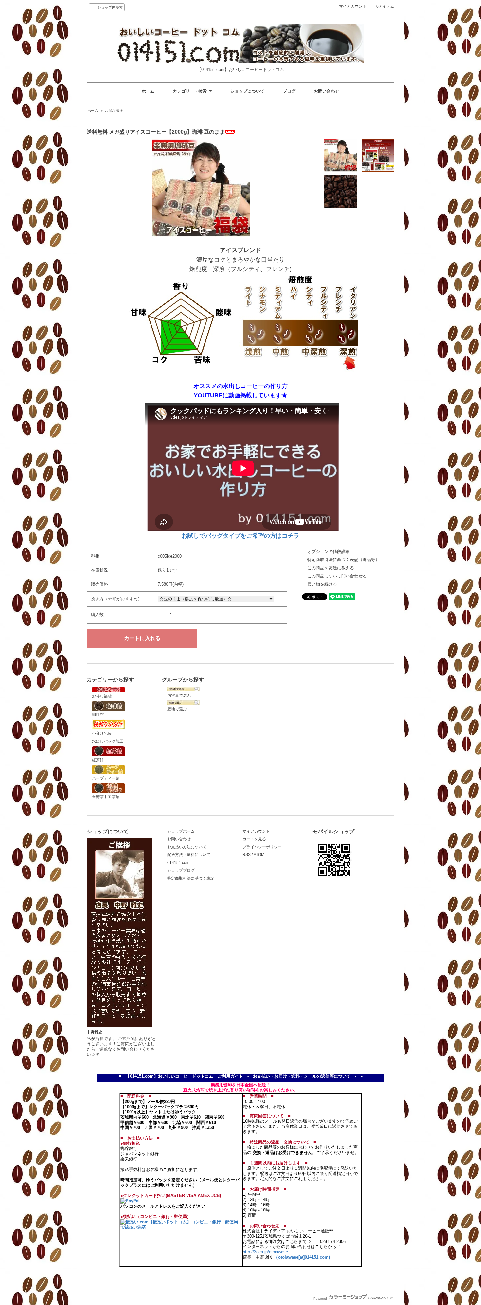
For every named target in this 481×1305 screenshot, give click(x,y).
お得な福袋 (114, 110)
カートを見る (254, 839)
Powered (320, 1298)
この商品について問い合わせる (337, 576)
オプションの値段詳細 (328, 551)
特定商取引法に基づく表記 (190, 878)
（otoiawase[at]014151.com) (302, 1257)
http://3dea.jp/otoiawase (265, 1251)
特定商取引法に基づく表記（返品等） (343, 559)
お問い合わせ (326, 91)
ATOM (259, 854)
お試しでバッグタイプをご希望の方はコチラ (240, 535)
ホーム (148, 91)
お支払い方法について (186, 847)
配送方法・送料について (188, 854)
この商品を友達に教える (330, 567)
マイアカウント (352, 6)
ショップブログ (181, 870)
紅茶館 (98, 760)
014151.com (178, 862)
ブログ (289, 91)
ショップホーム (181, 831)
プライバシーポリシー (262, 847)
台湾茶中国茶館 (105, 797)
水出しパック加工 (107, 741)
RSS (246, 854)
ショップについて (247, 91)
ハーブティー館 (105, 778)
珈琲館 (98, 714)
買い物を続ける (322, 584)
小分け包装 (102, 733)
